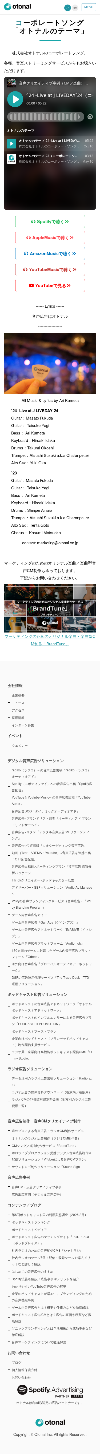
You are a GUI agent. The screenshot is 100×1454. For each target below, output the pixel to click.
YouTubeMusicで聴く (50, 269)
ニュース (18, 702)
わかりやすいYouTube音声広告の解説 (39, 1286)
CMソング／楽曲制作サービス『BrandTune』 (45, 1145)
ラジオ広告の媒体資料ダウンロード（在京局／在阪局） (52, 1092)
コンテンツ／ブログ (24, 1204)
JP (67, 7)
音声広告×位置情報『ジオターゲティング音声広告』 (49, 845)
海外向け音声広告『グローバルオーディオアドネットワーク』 (52, 966)
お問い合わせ (21, 1377)
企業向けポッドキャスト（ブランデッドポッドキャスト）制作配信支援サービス (50, 1041)
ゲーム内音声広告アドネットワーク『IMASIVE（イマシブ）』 (52, 932)
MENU (88, 7)
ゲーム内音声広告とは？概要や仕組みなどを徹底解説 (50, 1307)
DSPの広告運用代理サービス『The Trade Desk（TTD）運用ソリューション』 (52, 980)
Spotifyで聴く (50, 221)
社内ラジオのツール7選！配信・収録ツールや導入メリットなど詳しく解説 (51, 1260)
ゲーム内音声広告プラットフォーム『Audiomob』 (48, 943)
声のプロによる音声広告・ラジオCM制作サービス (48, 1130)
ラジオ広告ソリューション (30, 1068)
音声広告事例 (19, 1177)
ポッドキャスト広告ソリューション (37, 994)
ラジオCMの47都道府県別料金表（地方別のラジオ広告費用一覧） (51, 1102)
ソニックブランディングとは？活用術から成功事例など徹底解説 (52, 1331)
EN (75, 7)
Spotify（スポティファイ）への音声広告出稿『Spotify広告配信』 (52, 786)
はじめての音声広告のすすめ (32, 1271)
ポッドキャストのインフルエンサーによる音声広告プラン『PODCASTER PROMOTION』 (52, 1020)
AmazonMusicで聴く (50, 253)
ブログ (16, 1362)
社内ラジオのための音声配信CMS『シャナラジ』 (47, 1250)
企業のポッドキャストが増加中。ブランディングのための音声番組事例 (52, 1296)
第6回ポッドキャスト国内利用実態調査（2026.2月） (50, 1214)
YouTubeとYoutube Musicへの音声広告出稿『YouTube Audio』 (51, 800)
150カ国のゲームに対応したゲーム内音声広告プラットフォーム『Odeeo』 (51, 953)
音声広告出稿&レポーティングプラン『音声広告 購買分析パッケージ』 (51, 869)
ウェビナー (20, 745)
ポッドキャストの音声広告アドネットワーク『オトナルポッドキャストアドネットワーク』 (52, 1006)
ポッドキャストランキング (31, 1222)
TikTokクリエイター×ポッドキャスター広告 (43, 880)
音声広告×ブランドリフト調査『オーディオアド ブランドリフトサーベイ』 (51, 821)
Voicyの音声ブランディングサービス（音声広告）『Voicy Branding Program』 (51, 904)
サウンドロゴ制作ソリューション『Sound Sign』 (47, 1166)
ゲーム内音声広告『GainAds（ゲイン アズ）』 (45, 922)
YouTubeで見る (50, 285)
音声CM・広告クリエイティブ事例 (37, 1187)
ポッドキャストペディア (29, 1229)
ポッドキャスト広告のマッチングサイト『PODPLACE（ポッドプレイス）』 (51, 1239)
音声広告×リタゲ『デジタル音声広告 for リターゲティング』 (50, 834)
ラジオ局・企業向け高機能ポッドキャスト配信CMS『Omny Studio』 (52, 1054)
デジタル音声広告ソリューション (36, 760)
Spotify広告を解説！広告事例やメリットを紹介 (45, 1278)
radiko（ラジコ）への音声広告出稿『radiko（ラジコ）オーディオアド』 (51, 773)
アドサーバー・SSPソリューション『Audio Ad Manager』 (52, 890)
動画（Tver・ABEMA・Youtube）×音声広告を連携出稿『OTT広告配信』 (51, 855)
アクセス (18, 710)
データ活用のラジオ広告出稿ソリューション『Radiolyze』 (52, 1081)
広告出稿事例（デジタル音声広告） (37, 1194)
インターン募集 (23, 725)
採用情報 (18, 717)
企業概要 (18, 695)
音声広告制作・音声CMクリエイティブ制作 (44, 1120)
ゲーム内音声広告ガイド (29, 914)
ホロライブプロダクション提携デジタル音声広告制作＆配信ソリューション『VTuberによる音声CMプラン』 (52, 1155)
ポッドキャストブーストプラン (34, 1031)
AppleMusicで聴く (50, 237)
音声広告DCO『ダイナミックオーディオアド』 (46, 811)
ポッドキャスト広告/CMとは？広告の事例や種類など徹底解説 (51, 1317)
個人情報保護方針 (24, 1369)
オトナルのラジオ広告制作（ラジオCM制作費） (46, 1138)
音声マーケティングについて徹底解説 (39, 1342)
